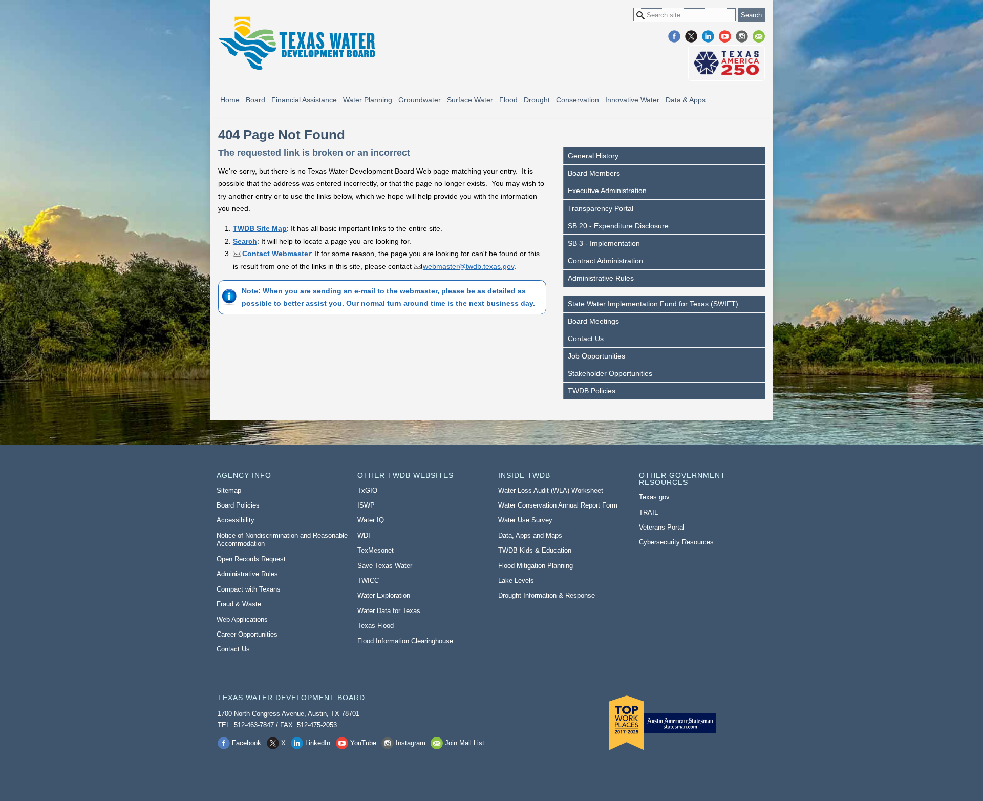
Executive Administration (607, 190)
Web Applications (242, 619)
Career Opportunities (247, 634)
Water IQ (370, 520)
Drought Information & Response (546, 595)
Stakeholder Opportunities (610, 373)
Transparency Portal (600, 208)
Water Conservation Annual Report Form (557, 505)
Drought (537, 100)
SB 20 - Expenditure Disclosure (618, 226)
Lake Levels (516, 580)
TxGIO (367, 490)
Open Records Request (251, 559)
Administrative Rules (601, 278)
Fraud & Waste (239, 604)
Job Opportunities (596, 356)
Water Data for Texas (388, 611)
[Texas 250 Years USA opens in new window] (726, 63)
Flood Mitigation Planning (535, 566)
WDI (363, 535)
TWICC (368, 580)
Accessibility (235, 520)
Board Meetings (593, 321)
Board (255, 100)
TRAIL (648, 512)
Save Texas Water (384, 566)
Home (230, 100)
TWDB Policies (591, 391)
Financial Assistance (304, 100)
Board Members (594, 173)
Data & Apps (686, 100)
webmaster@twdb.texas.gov (468, 266)
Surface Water (470, 100)
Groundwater (419, 100)
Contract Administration (605, 261)
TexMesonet (375, 550)
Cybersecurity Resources (676, 542)
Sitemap (229, 490)
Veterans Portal (662, 527)
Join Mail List (759, 36)
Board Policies (238, 505)
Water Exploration (383, 595)
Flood (508, 100)
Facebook (674, 36)
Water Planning (367, 100)
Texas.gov (654, 497)
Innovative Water (632, 100)
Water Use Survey (525, 520)
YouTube (725, 36)
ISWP (366, 505)
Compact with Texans (249, 589)
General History (593, 156)
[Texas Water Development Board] (296, 43)
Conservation (577, 100)
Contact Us (586, 338)
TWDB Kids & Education (534, 550)
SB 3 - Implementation (604, 243)
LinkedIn (708, 36)
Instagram (742, 36)
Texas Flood (375, 625)
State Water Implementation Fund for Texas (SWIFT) (653, 304)
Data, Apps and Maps (530, 535)
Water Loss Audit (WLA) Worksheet (550, 490)
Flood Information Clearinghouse (405, 641)
